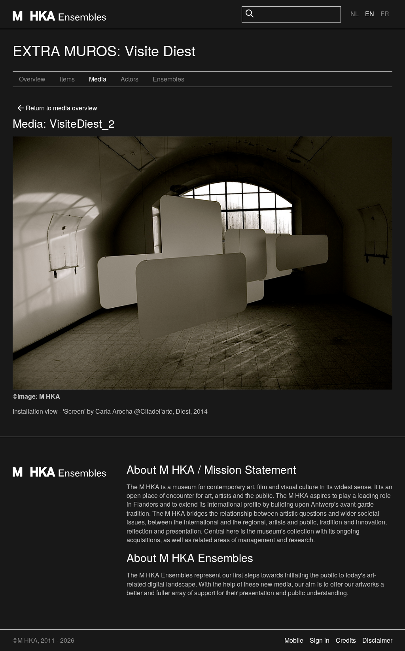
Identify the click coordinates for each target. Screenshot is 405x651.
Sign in (319, 640)
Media (97, 78)
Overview (32, 78)
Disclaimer (377, 640)
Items (67, 78)
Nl (354, 13)
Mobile (293, 640)
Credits (346, 640)
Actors (129, 78)
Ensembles (168, 78)
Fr (384, 13)
